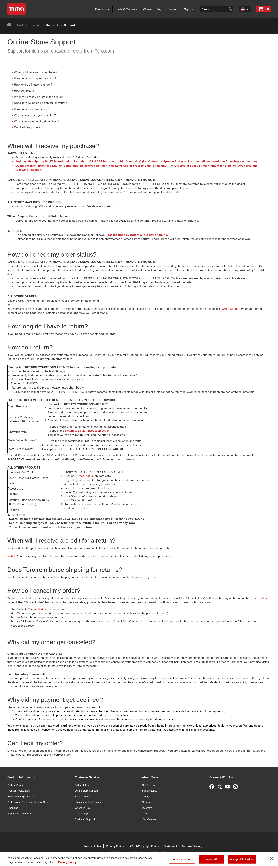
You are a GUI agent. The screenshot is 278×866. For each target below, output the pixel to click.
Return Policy (82, 796)
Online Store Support (86, 790)
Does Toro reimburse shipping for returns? (41, 102)
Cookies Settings (182, 859)
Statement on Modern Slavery (183, 846)
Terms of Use (92, 846)
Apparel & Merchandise (20, 813)
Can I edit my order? (27, 127)
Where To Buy (152, 9)
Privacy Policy (115, 846)
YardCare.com (150, 819)
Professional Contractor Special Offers (28, 802)
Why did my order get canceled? (35, 115)
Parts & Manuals (126, 9)
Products (101, 9)
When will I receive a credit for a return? (39, 96)
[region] (139, 859)
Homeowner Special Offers (22, 796)
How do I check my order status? (35, 78)
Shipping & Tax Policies (88, 802)
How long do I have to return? (33, 84)
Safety (145, 796)
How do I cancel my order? (31, 109)
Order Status (230, 308)
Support (172, 9)
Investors (147, 808)
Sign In (188, 9)
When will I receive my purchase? (35, 72)
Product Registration (18, 790)
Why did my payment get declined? (36, 121)
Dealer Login (82, 813)
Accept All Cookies (242, 859)
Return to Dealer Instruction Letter (87, 430)
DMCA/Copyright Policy (144, 846)
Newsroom (148, 802)
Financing (12, 808)
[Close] (271, 858)
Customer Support (28, 25)
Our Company (150, 785)
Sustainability (149, 790)
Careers (146, 813)
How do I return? (25, 90)
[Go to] (230, 9)
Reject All (211, 859)
